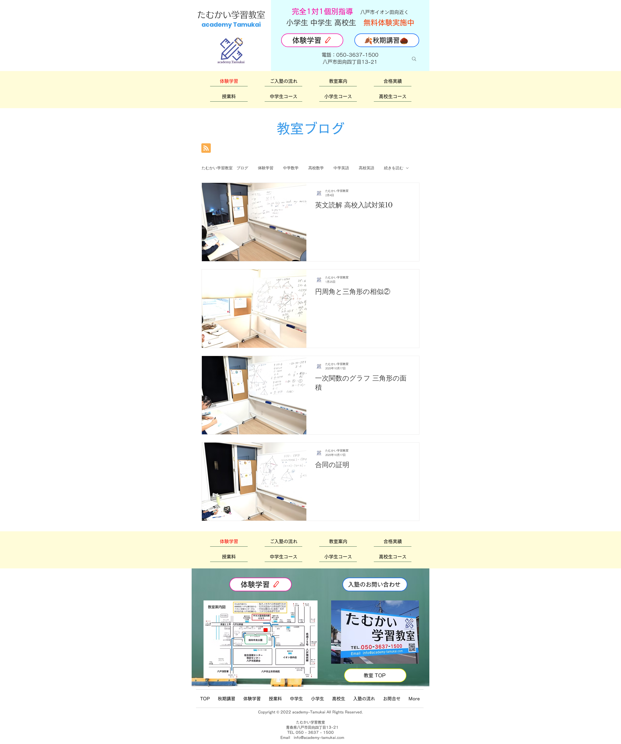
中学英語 (341, 168)
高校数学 (316, 168)
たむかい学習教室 (231, 14)
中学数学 (291, 168)
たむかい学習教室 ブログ (225, 168)
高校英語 (366, 168)
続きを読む (393, 168)
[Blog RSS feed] (206, 148)
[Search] (414, 59)
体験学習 (265, 168)
